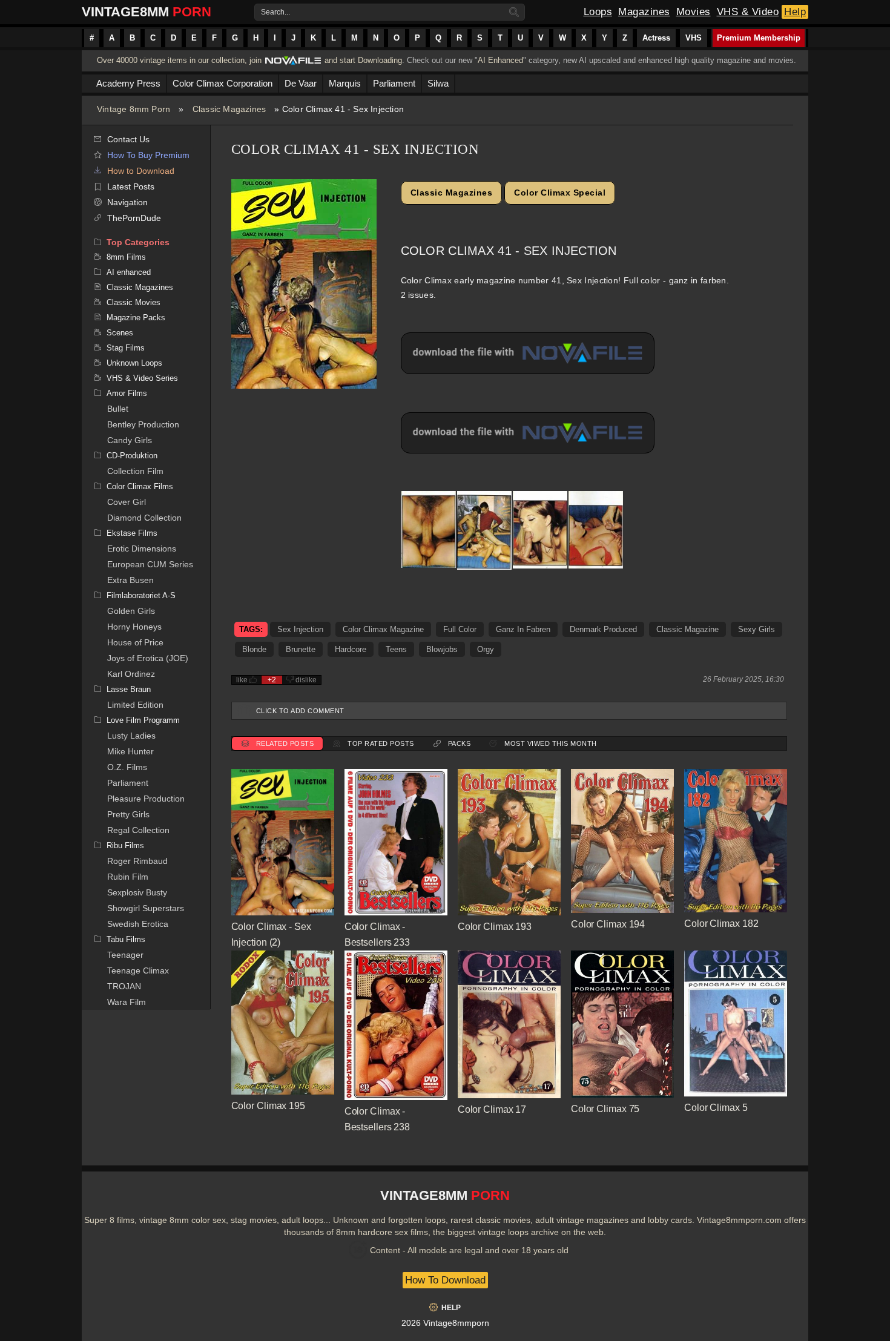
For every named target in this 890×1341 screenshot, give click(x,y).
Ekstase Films (132, 533)
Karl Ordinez (131, 674)
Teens (396, 649)
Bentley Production (143, 424)
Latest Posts (130, 186)
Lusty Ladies (131, 735)
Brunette (300, 649)
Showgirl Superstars (145, 908)
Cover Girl (126, 502)
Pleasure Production (146, 798)
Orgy (485, 649)
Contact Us (128, 139)
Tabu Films (126, 939)
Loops (598, 11)
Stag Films (126, 347)
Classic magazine (687, 629)
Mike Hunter (130, 751)
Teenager (125, 955)
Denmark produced (603, 629)
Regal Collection (138, 830)
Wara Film (126, 1002)
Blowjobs (442, 649)
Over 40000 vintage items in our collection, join (179, 60)
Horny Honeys (134, 626)
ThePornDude (134, 218)
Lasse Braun (129, 689)
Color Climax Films (140, 486)
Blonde (254, 649)
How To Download (445, 1280)
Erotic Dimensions (141, 548)
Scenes (120, 332)
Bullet (117, 409)
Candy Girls (129, 440)
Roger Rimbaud (137, 861)
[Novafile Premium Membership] (293, 63)
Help (795, 12)
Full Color (459, 629)
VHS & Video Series (142, 378)
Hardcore (350, 649)
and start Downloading (363, 60)
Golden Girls (131, 611)
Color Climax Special (559, 192)
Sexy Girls (756, 629)
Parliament (127, 783)
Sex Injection (300, 629)
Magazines (644, 11)
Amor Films (127, 393)
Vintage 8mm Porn (133, 109)
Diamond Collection (144, 517)
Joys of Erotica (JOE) (147, 658)
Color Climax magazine (383, 629)
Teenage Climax (138, 970)
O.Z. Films (127, 767)
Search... (275, 12)
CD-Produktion (132, 455)
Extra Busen (130, 580)
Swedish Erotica (137, 924)
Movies (693, 11)
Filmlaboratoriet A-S (141, 595)
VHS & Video (748, 11)
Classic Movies (133, 302)
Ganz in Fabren (523, 629)
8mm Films (126, 257)
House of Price (135, 642)
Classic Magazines (229, 109)
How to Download (140, 171)
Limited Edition (135, 705)
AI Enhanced (500, 60)
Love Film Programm (143, 720)
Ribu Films (125, 845)
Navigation (127, 202)
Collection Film (135, 471)
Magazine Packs (136, 317)
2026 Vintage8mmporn (445, 1323)
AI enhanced (129, 272)
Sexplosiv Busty (137, 892)
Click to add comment (300, 710)
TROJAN (124, 986)
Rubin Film (127, 876)
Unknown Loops (134, 362)
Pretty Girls (128, 814)
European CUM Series (150, 564)
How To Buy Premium (148, 155)
